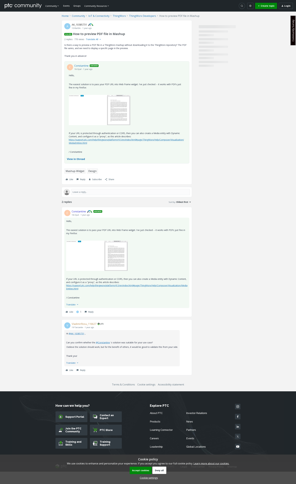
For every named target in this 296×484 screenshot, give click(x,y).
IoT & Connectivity (98, 16)
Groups (77, 5)
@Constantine (103, 342)
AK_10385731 (79, 24)
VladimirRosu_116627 (84, 324)
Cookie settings (146, 384)
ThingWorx (119, 16)
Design (92, 171)
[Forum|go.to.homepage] (23, 5)
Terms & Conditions (123, 384)
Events (66, 5)
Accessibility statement (171, 384)
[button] (266, 6)
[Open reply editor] (127, 192)
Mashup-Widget (75, 171)
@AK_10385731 (76, 333)
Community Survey (293, 30)
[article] (126, 262)
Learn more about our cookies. (211, 463)
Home (65, 16)
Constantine (81, 65)
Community (78, 16)
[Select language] (250, 6)
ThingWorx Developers (142, 16)
